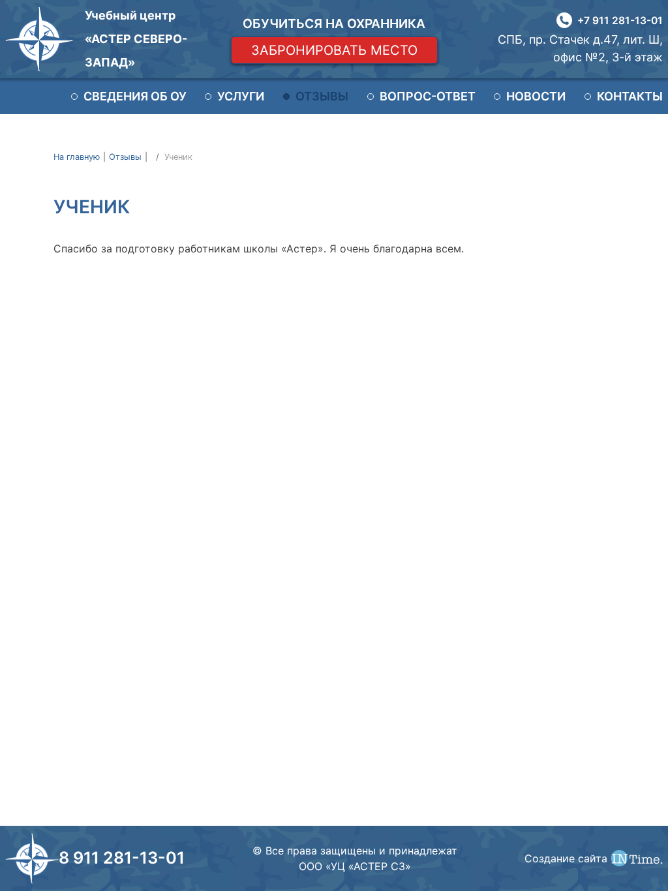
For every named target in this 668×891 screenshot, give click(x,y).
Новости (536, 96)
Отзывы (322, 96)
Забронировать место (334, 50)
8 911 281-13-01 (122, 858)
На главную (76, 157)
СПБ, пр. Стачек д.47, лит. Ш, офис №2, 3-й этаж (580, 48)
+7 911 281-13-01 (620, 20)
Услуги (240, 96)
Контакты (630, 96)
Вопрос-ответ (428, 96)
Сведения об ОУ (135, 96)
